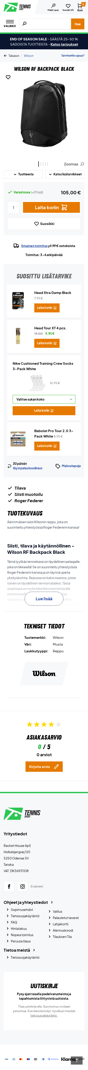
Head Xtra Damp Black (52, 292)
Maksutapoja (71, 466)
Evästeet (37, 886)
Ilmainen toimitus (34, 246)
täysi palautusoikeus (27, 468)
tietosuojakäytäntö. (44, 1015)
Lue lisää (44, 598)
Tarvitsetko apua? (72, 55)
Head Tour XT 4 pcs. (50, 328)
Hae (78, 24)
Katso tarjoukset (64, 44)
